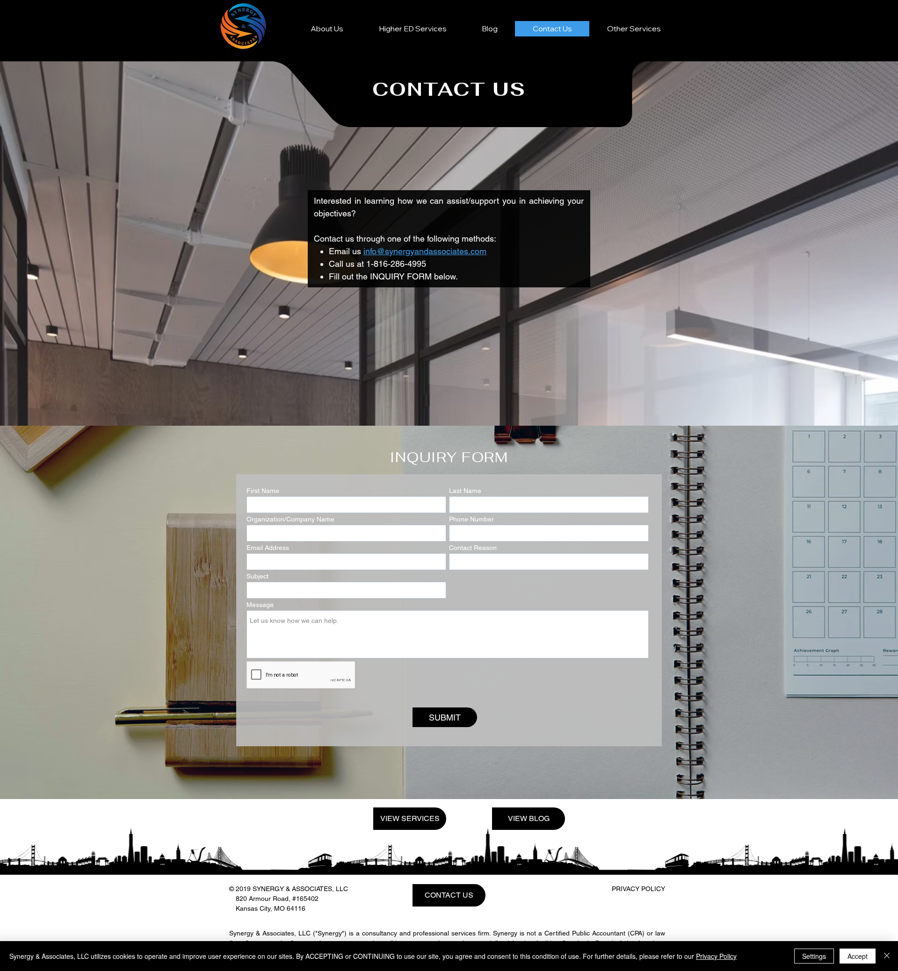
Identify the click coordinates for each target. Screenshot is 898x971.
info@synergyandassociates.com (424, 251)
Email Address (267, 547)
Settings (814, 956)
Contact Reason (473, 547)
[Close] (886, 956)
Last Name (465, 490)
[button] (633, 28)
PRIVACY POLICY (638, 888)
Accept (857, 956)
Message (260, 604)
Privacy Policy (716, 956)
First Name (262, 490)
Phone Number (471, 519)
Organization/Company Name (290, 519)
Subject (257, 576)
